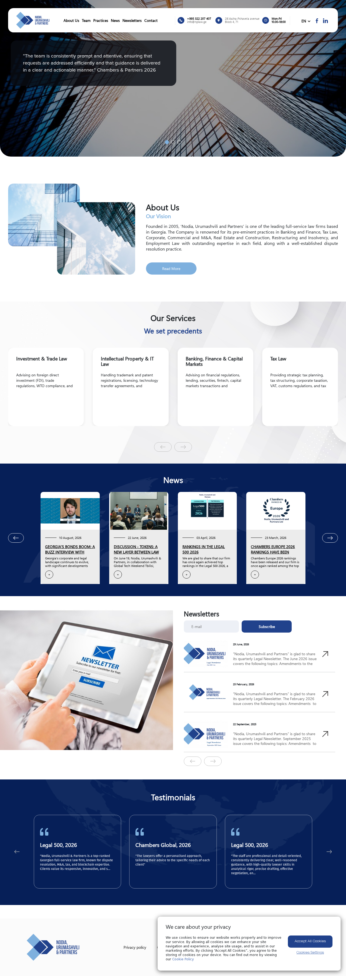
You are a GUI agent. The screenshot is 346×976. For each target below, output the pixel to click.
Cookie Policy (183, 959)
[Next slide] (183, 447)
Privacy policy (135, 947)
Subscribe (267, 626)
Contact (151, 20)
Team (86, 20)
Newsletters (132, 20)
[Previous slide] (163, 447)
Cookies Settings (310, 953)
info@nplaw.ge (197, 21)
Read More (171, 268)
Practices (100, 20)
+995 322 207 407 (199, 18)
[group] (46, 387)
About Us (71, 20)
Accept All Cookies (310, 941)
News (115, 20)
